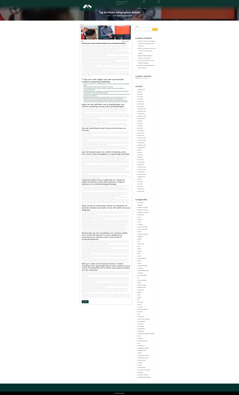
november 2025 (142, 111)
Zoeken (137, 26)
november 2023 (142, 169)
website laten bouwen (143, 355)
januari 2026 (141, 106)
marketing (140, 273)
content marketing (142, 226)
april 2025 (140, 128)
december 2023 (142, 167)
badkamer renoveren (143, 209)
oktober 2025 (141, 113)
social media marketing (143, 319)
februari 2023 (141, 191)
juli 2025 (140, 120)
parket (139, 282)
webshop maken (142, 350)
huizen (139, 248)
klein (139, 253)
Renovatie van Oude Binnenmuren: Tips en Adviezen (146, 66)
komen (139, 260)
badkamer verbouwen (143, 212)
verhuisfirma (141, 331)
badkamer (140, 205)
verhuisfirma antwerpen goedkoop (146, 333)
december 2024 (142, 137)
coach (139, 222)
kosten (139, 263)
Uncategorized (141, 321)
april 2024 (140, 157)
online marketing (142, 280)
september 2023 (142, 174)
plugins (139, 292)
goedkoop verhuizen (143, 234)
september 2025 (142, 116)
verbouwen (140, 323)
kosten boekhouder (142, 265)
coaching (140, 224)
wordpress (140, 372)
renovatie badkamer (143, 309)
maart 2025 (141, 130)
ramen (139, 304)
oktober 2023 (141, 171)
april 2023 (140, 186)
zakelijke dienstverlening (144, 377)
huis (139, 246)
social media (141, 316)
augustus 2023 (141, 176)
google (139, 239)
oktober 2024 (141, 142)
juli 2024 (140, 150)
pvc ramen (140, 302)
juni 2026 (140, 94)
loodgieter (140, 268)
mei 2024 (140, 154)
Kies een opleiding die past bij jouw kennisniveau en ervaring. (98, 86)
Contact (144, 8)
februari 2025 (141, 133)
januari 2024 (141, 164)
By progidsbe (126, 41)
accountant (140, 202)
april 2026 (140, 99)
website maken (142, 360)
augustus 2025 (141, 118)
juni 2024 (140, 152)
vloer (139, 336)
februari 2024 (141, 162)
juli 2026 (140, 91)
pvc (139, 299)
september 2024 (142, 145)
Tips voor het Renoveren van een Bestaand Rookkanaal (146, 62)
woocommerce (141, 367)
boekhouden (141, 214)
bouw (139, 217)
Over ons (139, 8)
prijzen (139, 297)
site (139, 314)
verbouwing (141, 326)
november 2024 (142, 140)
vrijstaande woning (142, 340)
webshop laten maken (143, 348)
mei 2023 (140, 184)
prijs (139, 294)
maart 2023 (141, 188)
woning (140, 365)
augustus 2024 (141, 147)
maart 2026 (141, 101)
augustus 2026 (141, 89)
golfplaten (140, 236)
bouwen (140, 219)
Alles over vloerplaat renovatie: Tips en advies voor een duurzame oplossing (147, 51)
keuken (140, 251)
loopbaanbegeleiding (143, 270)
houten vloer (141, 243)
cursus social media (143, 229)
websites (140, 362)
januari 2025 (141, 135)
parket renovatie (142, 285)
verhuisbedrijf (141, 328)
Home (108, 15)
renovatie (140, 306)
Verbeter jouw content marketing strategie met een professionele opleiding (103, 43)
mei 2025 (140, 125)
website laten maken (143, 357)
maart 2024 (141, 159)
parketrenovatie (142, 287)
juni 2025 (140, 123)
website (140, 353)
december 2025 (142, 108)
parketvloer (141, 289)
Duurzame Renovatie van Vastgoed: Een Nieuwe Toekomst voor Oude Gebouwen (146, 44)
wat (139, 343)
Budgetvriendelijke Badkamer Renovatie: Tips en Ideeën (145, 57)
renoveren (140, 311)
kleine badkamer (142, 258)
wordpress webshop (143, 374)
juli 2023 (140, 179)
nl (138, 277)
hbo (139, 241)
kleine (139, 256)
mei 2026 (140, 96)
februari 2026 (141, 104)
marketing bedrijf (142, 275)
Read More (85, 301)
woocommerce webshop (144, 370)
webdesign (140, 345)
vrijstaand (140, 338)
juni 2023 (140, 181)
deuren (139, 231)
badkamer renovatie (143, 207)
